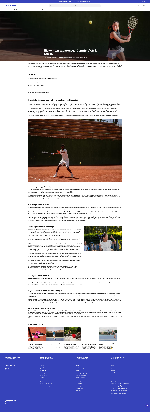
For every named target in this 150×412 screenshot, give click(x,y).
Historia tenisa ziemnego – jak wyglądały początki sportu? (43, 78)
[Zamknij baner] (144, 1)
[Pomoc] (138, 5)
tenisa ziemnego (63, 103)
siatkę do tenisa (47, 245)
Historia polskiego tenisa (36, 82)
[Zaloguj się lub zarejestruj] (141, 5)
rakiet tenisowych (115, 207)
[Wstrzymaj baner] (142, 1)
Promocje (55, 9)
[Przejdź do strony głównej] (10, 5)
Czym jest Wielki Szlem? (35, 89)
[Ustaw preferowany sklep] (135, 5)
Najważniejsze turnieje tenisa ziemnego (39, 92)
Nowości (60, 9)
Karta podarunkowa (140, 9)
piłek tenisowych (32, 232)
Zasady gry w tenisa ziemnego (37, 85)
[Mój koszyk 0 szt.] (143, 5)
